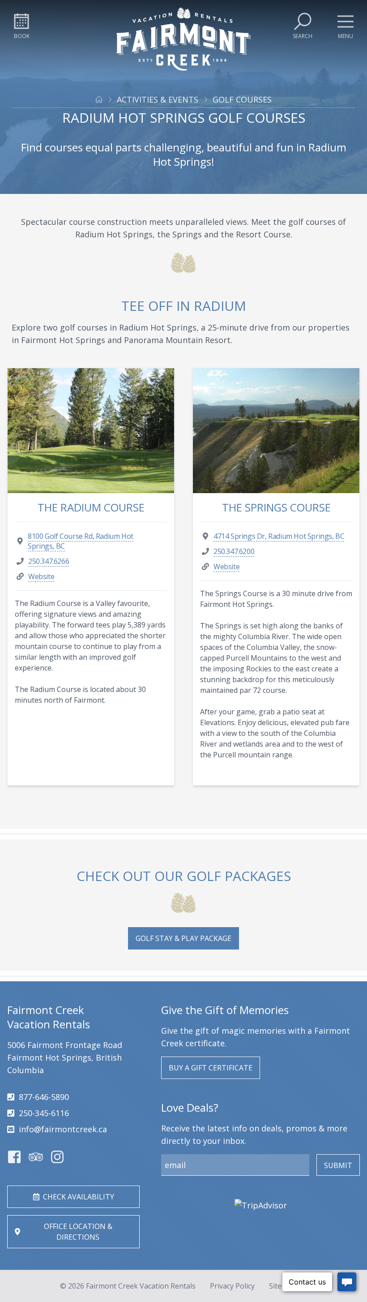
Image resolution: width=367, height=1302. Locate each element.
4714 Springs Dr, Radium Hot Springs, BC (278, 536)
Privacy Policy (232, 1286)
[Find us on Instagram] (57, 1157)
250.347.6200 (233, 551)
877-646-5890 (44, 1096)
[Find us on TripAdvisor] (36, 1157)
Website (41, 576)
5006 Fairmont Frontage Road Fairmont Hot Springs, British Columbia (64, 1057)
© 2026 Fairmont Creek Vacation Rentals (128, 1286)
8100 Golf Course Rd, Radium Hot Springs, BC (80, 541)
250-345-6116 (44, 1113)
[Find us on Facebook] (14, 1157)
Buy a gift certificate (210, 1068)
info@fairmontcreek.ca (63, 1129)
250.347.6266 (48, 561)
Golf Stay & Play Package (183, 938)
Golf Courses (242, 99)
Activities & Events (157, 99)
